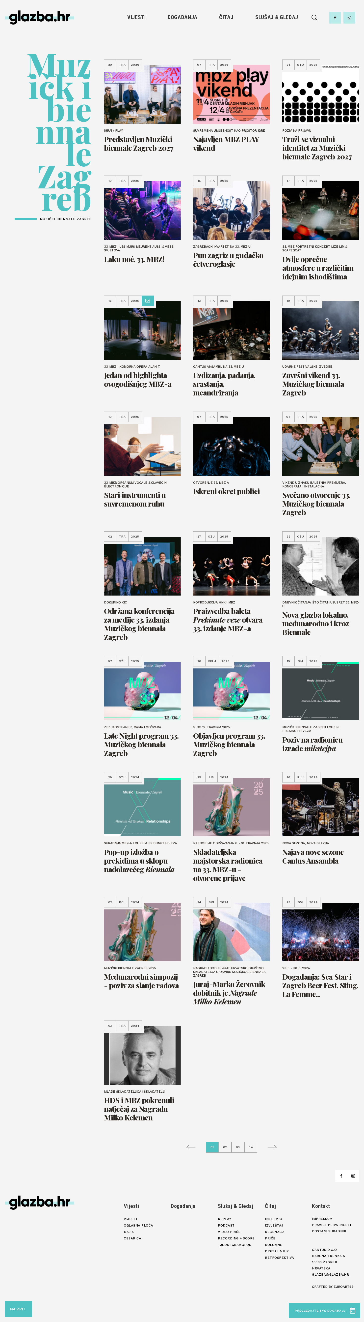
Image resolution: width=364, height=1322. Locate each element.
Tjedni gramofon (277, 40)
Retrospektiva (226, 83)
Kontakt (321, 1206)
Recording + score (276, 66)
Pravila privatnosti (331, 1225)
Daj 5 (136, 66)
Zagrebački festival (136, 49)
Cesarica (136, 57)
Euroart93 (343, 1287)
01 (212, 1147)
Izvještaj (226, 40)
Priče (226, 57)
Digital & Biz (226, 74)
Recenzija (226, 49)
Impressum (322, 1219)
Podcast (276, 49)
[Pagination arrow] (192, 1147)
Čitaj (226, 17)
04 (251, 1147)
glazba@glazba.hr (330, 1274)
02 (225, 1147)
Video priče (276, 57)
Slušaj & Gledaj (276, 17)
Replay (277, 32)
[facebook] (335, 18)
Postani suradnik (329, 1231)
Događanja (182, 17)
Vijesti (136, 17)
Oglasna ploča (136, 40)
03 (238, 1147)
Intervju (226, 32)
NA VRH (17, 1309)
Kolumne (226, 66)
